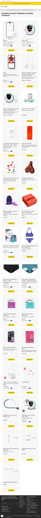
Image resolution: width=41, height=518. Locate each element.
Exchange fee (25, 382)
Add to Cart (11, 50)
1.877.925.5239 (5, 509)
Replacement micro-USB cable (28, 449)
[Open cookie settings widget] (2, 516)
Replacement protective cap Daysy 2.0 (11, 449)
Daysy (5, 40)
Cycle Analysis (22, 504)
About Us (21, 501)
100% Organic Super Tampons (27, 314)
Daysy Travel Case (27, 143)
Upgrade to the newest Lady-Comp (28, 415)
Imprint (38, 516)
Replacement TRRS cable (10, 482)
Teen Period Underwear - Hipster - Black (10, 280)
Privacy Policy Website (22, 515)
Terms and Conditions (15, 515)
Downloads (22, 502)
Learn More (21, 499)
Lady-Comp (25, 40)
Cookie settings (21, 506)
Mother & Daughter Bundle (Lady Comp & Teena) (11, 109)
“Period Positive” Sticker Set (11, 178)
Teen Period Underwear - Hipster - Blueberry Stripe (29, 280)
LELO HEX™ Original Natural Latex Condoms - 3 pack (11, 144)
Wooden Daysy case (27, 178)
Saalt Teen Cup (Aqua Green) (11, 246)
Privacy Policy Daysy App (28, 515)
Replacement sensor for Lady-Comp (10, 415)
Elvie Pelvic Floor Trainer (28, 109)
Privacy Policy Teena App (36, 515)
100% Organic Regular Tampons (9, 314)
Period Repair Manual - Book (28, 348)
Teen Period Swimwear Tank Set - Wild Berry (29, 246)
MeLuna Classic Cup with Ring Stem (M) (10, 212)
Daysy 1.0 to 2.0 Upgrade (10, 382)
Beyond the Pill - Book (9, 347)
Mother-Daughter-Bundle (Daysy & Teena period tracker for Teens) (29, 74)
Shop (20, 498)
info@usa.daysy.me (6, 510)
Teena (5, 72)
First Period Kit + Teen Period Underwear (28, 212)
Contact (28, 498)
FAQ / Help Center (30, 499)
